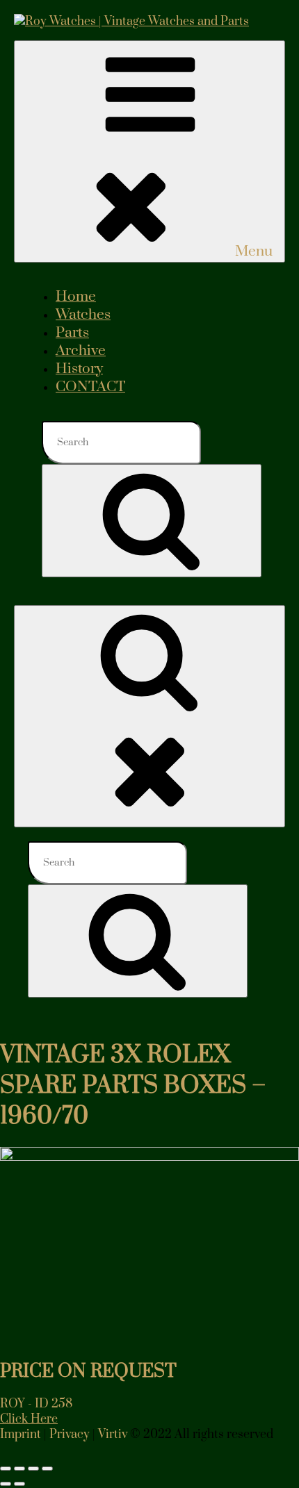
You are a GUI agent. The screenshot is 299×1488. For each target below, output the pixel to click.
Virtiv (112, 1434)
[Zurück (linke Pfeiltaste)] (5, 1484)
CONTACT (90, 387)
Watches (83, 315)
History (79, 369)
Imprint (20, 1434)
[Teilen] (33, 1468)
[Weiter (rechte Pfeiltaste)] (19, 1484)
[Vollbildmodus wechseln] (19, 1468)
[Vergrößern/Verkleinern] (5, 1468)
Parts (72, 333)
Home (76, 297)
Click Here (29, 1419)
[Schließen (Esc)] (47, 1468)
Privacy (69, 1434)
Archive (81, 351)
